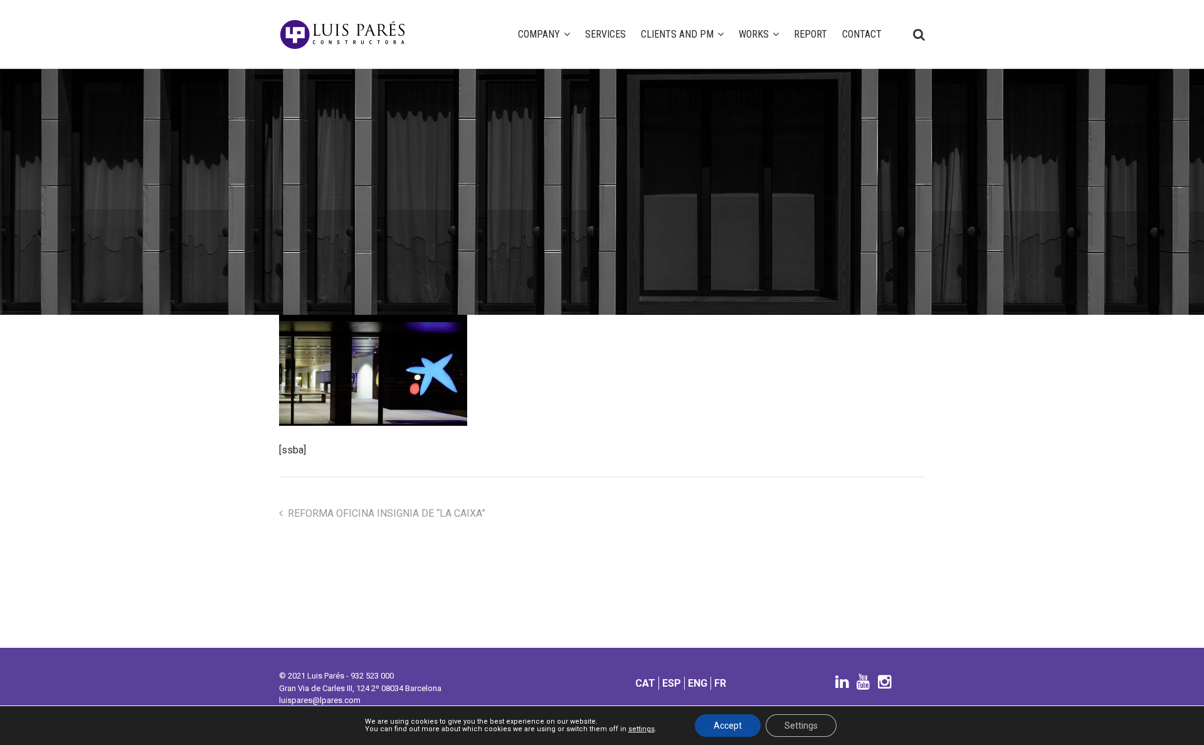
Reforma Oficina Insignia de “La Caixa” (386, 513)
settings (641, 729)
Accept (728, 726)
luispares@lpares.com (320, 700)
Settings (801, 726)
